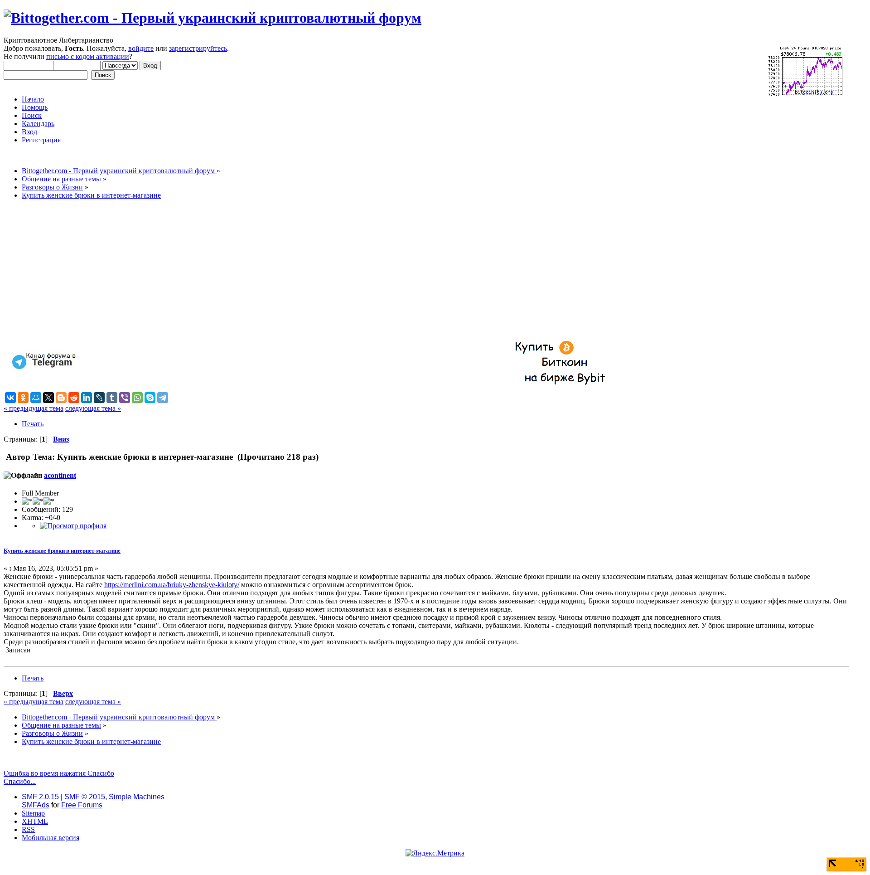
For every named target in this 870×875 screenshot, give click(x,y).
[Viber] (124, 397)
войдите (141, 48)
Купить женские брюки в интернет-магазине (62, 550)
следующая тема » (93, 408)
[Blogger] (61, 397)
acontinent (60, 475)
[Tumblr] (111, 397)
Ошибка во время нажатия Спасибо (59, 773)
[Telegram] (162, 397)
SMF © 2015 (84, 797)
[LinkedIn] (86, 397)
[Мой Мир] (35, 397)
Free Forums (81, 805)
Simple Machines (136, 797)
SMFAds (35, 805)
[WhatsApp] (137, 397)
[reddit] (73, 397)
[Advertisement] (275, 270)
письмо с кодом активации (87, 56)
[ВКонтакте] (10, 397)
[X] (48, 397)
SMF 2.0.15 (40, 797)
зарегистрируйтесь (198, 48)
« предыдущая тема (33, 408)
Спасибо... (20, 781)
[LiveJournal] (99, 397)
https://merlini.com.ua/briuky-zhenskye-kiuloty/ (171, 584)
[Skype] (150, 397)
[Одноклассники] (23, 397)
